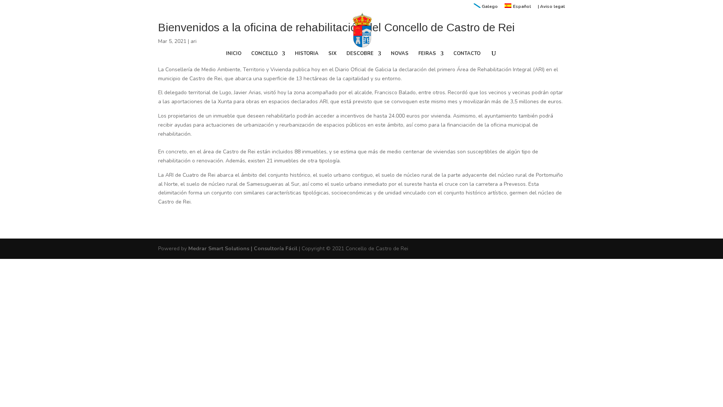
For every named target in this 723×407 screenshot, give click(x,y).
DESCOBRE (360, 54)
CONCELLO (264, 54)
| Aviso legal (551, 6)
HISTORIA (307, 54)
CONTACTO (466, 54)
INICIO (233, 54)
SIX (332, 54)
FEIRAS (427, 54)
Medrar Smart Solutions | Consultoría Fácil (242, 248)
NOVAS (400, 54)
